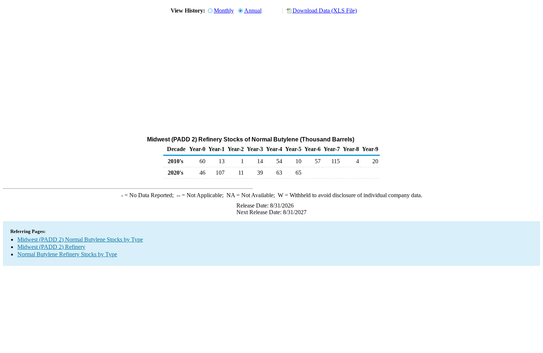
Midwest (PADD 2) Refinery (51, 247)
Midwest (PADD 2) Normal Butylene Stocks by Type (80, 239)
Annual (253, 10)
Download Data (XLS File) (325, 10)
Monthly (224, 10)
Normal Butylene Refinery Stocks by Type (67, 254)
